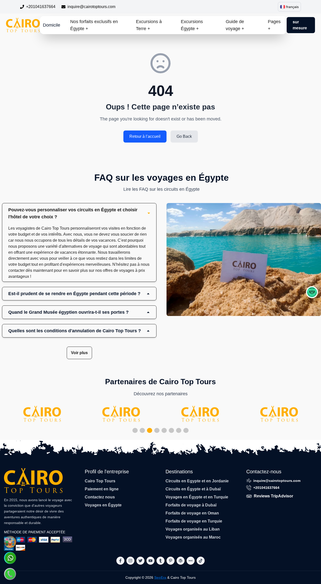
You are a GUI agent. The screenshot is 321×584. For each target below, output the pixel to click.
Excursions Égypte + (192, 25)
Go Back (184, 136)
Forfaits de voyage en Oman (192, 513)
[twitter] (140, 561)
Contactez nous (100, 497)
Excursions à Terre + (149, 25)
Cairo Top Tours (100, 481)
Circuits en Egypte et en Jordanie (197, 481)
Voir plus (79, 353)
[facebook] (120, 561)
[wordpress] (181, 561)
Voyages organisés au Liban (193, 529)
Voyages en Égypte (103, 505)
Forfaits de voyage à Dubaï (191, 505)
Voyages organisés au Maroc (193, 537)
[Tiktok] (201, 561)
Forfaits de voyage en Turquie (194, 521)
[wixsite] (191, 561)
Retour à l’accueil (144, 136)
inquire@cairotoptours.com (91, 7)
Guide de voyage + (235, 25)
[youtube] (150, 561)
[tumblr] (160, 561)
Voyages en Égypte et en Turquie (197, 497)
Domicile (51, 25)
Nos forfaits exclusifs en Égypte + (94, 25)
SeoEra (160, 577)
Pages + (274, 25)
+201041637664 (40, 7)
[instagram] (130, 561)
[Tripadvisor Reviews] (312, 292)
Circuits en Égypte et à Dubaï (193, 489)
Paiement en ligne (102, 489)
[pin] (171, 561)
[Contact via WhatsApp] (10, 558)
